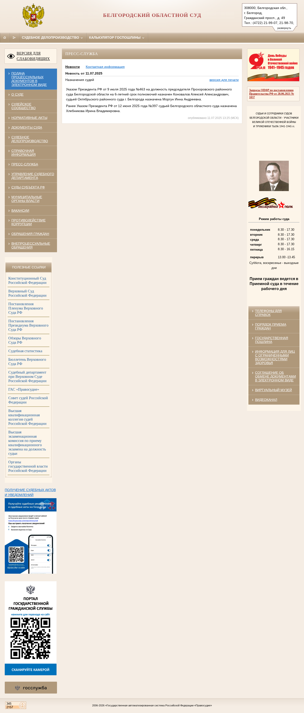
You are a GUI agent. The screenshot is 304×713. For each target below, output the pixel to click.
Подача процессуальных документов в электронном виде (29, 79)
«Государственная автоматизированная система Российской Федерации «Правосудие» (158, 705)
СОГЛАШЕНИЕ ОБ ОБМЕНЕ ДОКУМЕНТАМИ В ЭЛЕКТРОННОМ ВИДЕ (275, 376)
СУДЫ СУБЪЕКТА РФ (28, 187)
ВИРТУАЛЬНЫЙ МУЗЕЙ (273, 390)
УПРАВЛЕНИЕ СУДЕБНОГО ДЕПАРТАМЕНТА (32, 176)
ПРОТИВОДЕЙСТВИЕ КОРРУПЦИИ (28, 222)
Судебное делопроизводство (51, 37)
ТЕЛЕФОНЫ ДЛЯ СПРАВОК (268, 313)
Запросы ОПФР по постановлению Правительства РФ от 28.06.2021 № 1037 (271, 94)
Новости (72, 67)
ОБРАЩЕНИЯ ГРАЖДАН (30, 234)
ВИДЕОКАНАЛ (266, 400)
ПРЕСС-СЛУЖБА (24, 164)
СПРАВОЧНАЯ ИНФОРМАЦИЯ (23, 152)
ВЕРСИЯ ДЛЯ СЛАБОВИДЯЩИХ (33, 56)
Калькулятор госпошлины (115, 37)
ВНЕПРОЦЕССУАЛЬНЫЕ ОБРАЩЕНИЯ (30, 245)
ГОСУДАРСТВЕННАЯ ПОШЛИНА (271, 340)
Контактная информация (105, 67)
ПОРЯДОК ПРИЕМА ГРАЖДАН (270, 326)
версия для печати (224, 80)
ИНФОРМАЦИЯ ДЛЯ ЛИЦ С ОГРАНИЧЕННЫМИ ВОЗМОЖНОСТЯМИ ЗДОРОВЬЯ (275, 357)
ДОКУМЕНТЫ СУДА (26, 127)
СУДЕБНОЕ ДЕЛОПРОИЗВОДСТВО (29, 139)
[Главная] (5, 37)
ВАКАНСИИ (20, 210)
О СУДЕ (17, 94)
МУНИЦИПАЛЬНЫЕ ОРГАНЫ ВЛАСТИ (26, 199)
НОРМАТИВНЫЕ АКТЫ (29, 118)
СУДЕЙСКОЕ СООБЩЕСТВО (23, 106)
